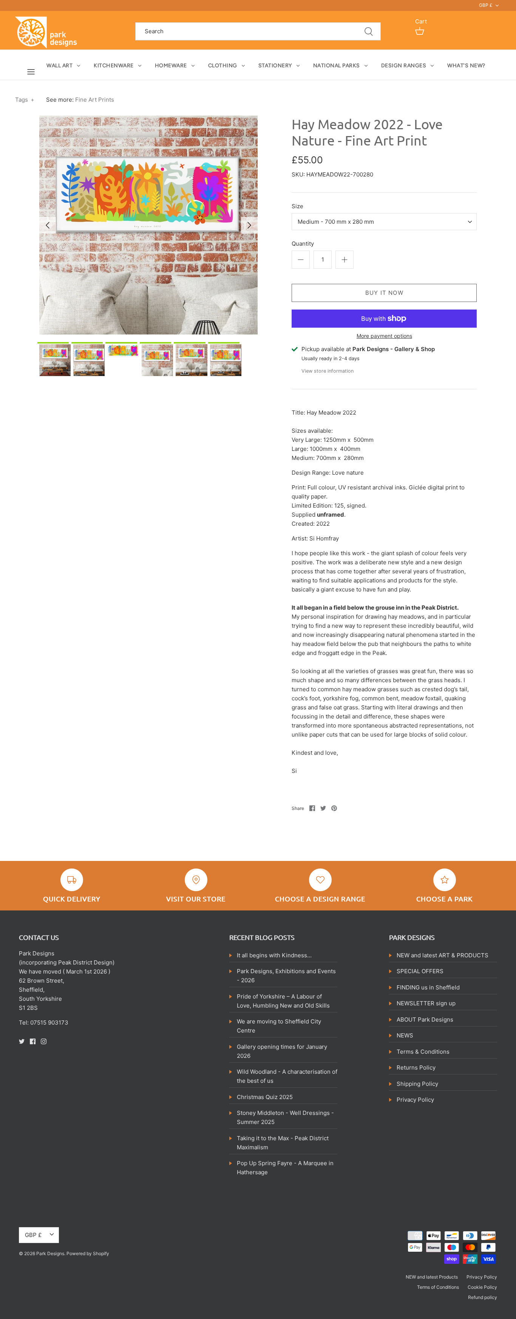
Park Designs (50, 1253)
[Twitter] (22, 1041)
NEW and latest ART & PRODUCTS (442, 955)
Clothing (222, 65)
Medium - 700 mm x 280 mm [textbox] (336, 221)
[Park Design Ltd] (48, 32)
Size (297, 206)
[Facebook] (33, 1041)
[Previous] (47, 225)
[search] (258, 31)
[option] (148, 225)
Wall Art (59, 65)
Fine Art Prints (94, 99)
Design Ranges (403, 65)
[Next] (249, 225)
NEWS (405, 1035)
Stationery (275, 65)
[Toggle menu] (31, 71)
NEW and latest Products (432, 1277)
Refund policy (482, 1297)
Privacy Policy (415, 1099)
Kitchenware (114, 65)
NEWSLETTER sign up (426, 1003)
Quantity (303, 243)
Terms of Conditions (438, 1287)
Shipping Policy (417, 1083)
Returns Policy (416, 1067)
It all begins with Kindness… (274, 955)
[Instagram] (43, 1041)
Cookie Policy (482, 1287)
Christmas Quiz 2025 (265, 1097)
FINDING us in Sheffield (428, 987)
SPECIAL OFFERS (420, 971)
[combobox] (384, 221)
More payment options (384, 336)
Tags (24, 99)
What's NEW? (466, 65)
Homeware (171, 65)
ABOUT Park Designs (425, 1019)
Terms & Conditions (423, 1051)
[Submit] (368, 31)
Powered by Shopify (87, 1253)
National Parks (336, 65)
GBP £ (486, 5)
